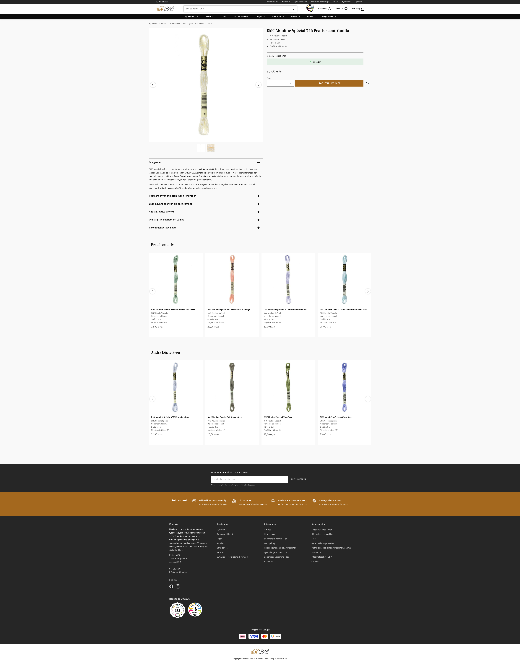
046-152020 (163, 2)
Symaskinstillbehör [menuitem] (225, 534)
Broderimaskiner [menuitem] (241, 16)
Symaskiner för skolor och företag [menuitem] (232, 556)
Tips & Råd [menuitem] (358, 2)
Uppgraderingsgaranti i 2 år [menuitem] (276, 556)
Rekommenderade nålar (162, 227)
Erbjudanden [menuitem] (327, 16)
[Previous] (153, 84)
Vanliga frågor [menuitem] (270, 543)
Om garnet (155, 162)
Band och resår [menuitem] (223, 547)
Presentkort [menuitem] (316, 552)
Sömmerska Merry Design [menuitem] (320, 2)
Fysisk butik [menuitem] (346, 2)
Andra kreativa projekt (161, 211)
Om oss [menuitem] (335, 2)
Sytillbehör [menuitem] (276, 16)
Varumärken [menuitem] (286, 2)
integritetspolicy (249, 485)
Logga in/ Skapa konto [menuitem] (321, 529)
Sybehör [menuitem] (220, 543)
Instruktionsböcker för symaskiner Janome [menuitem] (331, 547)
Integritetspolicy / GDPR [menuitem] (322, 556)
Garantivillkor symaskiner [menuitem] (323, 543)
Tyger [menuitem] (259, 16)
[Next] (258, 84)
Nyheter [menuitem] (310, 16)
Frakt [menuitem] (313, 538)
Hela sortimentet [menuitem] (271, 2)
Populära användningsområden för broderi (172, 196)
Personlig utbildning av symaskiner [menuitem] (280, 547)
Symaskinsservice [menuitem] (301, 2)
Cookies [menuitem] (315, 561)
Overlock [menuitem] (209, 16)
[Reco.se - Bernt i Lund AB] (310, 9)
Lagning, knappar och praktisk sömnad (170, 204)
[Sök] (293, 9)
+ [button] (290, 83)
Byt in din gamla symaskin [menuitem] (275, 552)
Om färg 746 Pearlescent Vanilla (166, 219)
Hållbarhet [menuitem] (269, 561)
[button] (342, 9)
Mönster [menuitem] (294, 16)
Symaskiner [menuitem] (190, 16)
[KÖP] (329, 83)
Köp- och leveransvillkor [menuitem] (322, 534)
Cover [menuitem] (223, 16)
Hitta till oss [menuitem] (269, 534)
